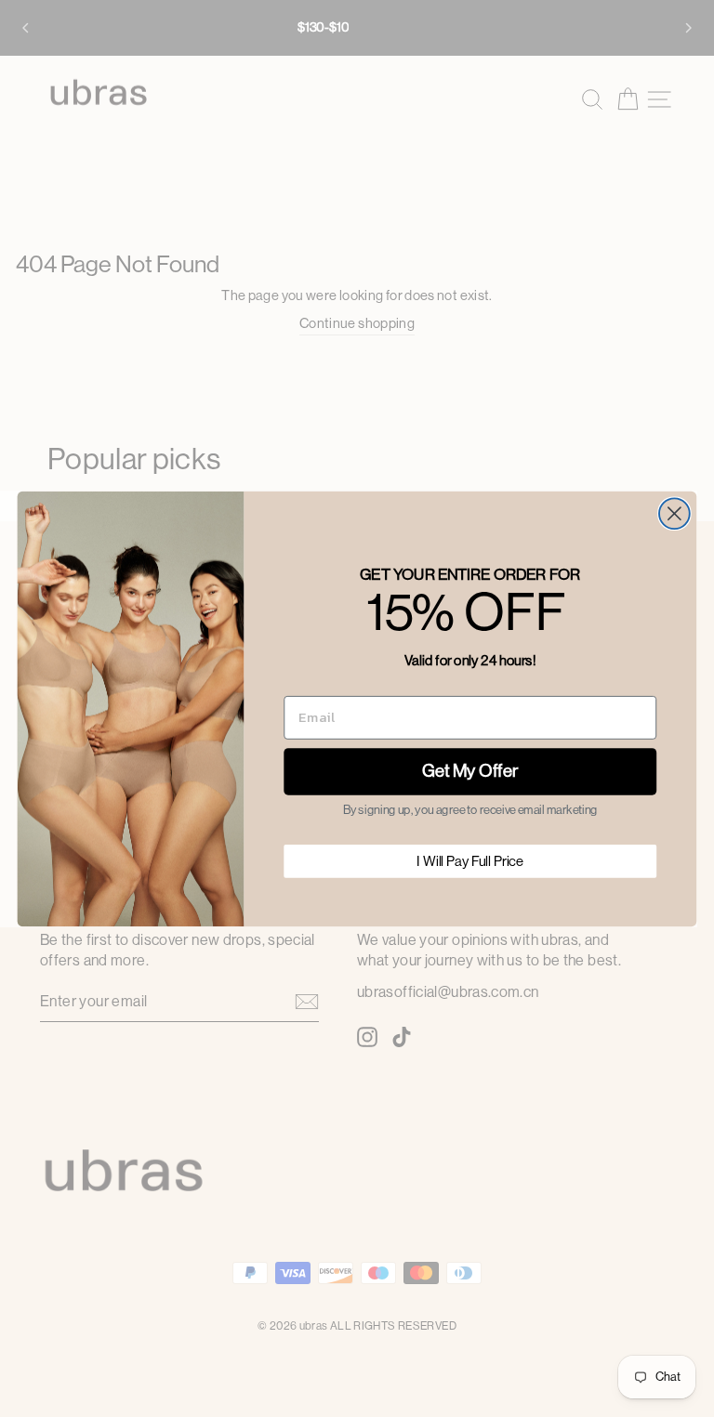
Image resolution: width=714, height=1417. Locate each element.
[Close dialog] (674, 513)
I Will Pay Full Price (469, 861)
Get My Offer (470, 772)
